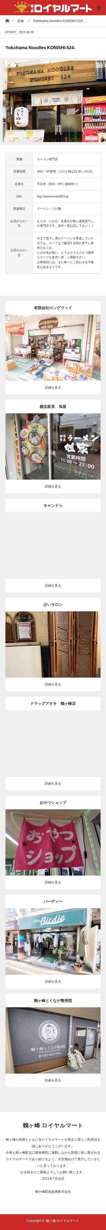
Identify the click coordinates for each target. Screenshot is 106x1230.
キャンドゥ (53, 505)
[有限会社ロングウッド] (53, 351)
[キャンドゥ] (53, 549)
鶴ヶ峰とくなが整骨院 (53, 1000)
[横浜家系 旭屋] (53, 450)
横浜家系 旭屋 (53, 406)
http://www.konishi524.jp (52, 196)
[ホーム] (7, 20)
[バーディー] (53, 945)
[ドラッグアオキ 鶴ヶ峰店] (53, 747)
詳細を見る (53, 387)
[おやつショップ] (53, 846)
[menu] (98, 7)
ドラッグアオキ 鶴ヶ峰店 (53, 703)
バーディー (53, 901)
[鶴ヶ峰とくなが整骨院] (53, 1044)
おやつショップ (53, 802)
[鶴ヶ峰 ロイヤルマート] (53, 8)
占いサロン (53, 604)
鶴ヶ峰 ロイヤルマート (53, 1125)
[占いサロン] (53, 648)
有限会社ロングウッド (53, 308)
